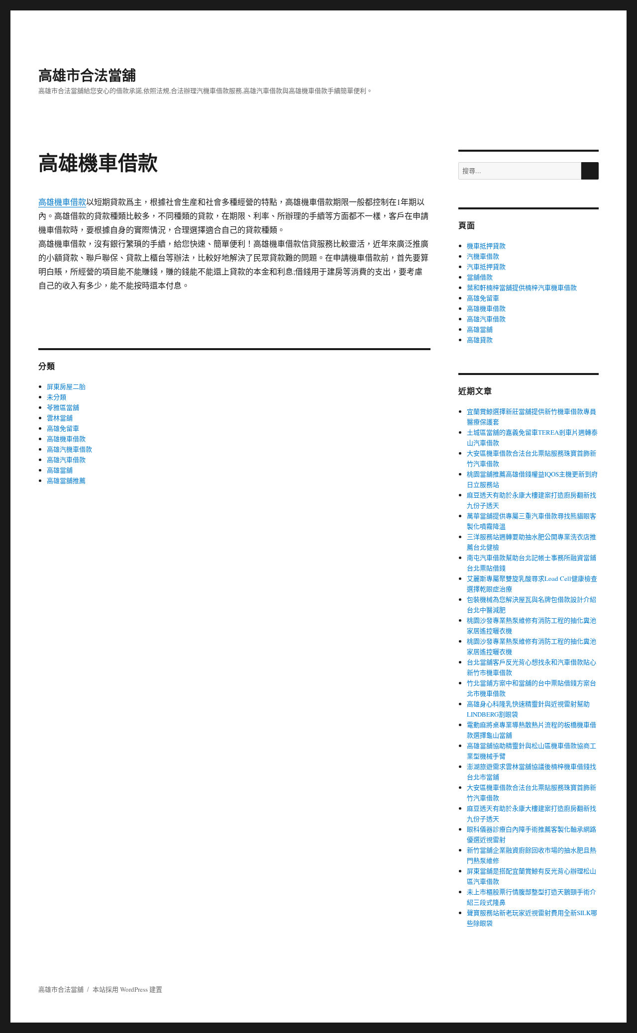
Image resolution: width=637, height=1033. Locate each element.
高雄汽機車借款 (69, 449)
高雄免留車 (63, 428)
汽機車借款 (483, 256)
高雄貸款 (480, 339)
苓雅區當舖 (63, 407)
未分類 (56, 396)
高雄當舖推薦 (66, 480)
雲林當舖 (60, 417)
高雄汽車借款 (66, 459)
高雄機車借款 (62, 201)
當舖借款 (480, 277)
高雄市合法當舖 (87, 75)
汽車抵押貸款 (486, 266)
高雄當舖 (60, 470)
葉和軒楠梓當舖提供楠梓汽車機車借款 (522, 287)
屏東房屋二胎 (66, 386)
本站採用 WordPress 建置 (127, 989)
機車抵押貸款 (486, 245)
